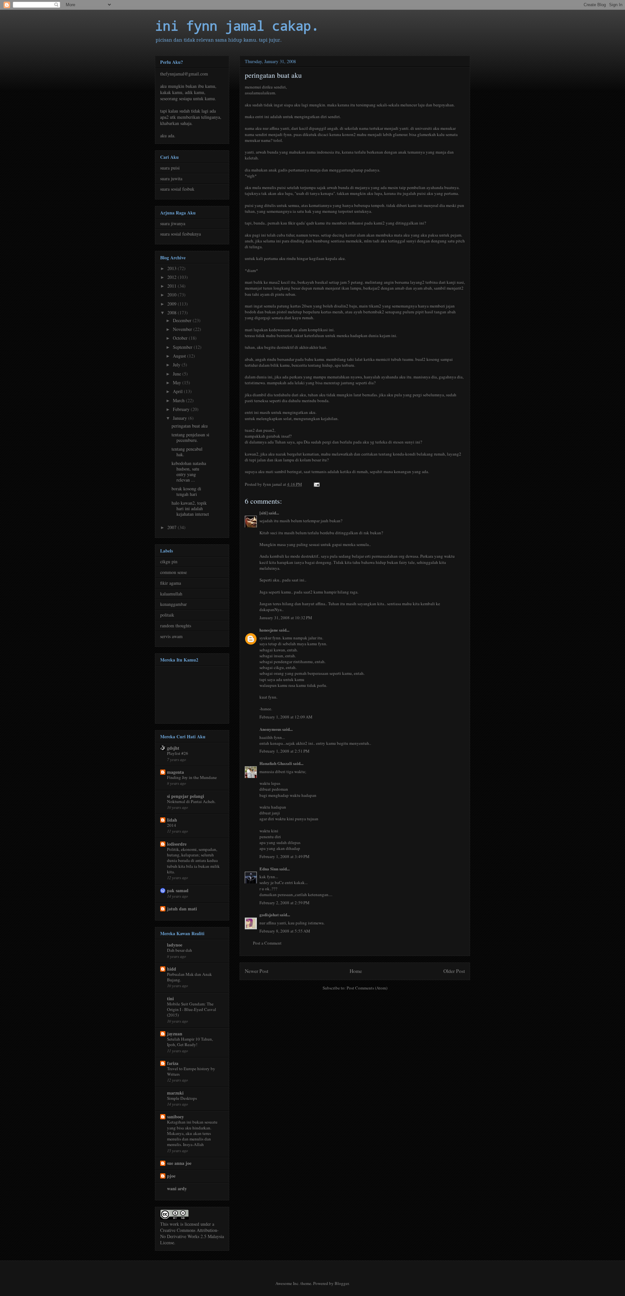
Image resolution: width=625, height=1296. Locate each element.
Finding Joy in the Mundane (192, 777)
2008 (172, 312)
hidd (171, 968)
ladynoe (174, 944)
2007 (172, 527)
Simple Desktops (182, 1098)
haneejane (268, 630)
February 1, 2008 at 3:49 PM (284, 856)
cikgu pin (168, 561)
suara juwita (171, 178)
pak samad (177, 890)
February (182, 409)
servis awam (171, 636)
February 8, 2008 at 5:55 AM (284, 931)
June (177, 374)
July (177, 365)
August (180, 356)
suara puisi (170, 168)
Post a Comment (267, 943)
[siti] (263, 513)
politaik (167, 615)
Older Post (454, 971)
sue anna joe (179, 1163)
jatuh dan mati (182, 908)
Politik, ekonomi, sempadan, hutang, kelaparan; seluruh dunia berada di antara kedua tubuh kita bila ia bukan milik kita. (193, 860)
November (183, 329)
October (181, 338)
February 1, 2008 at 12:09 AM (285, 717)
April (178, 391)
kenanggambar (173, 604)
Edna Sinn (268, 869)
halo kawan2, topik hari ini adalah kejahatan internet (190, 508)
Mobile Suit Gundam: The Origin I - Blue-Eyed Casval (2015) (191, 1009)
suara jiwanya (172, 223)
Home (356, 971)
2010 (172, 295)
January (180, 418)
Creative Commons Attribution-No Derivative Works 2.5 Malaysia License (192, 1236)
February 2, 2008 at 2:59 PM (284, 903)
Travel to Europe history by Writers (191, 1071)
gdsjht (173, 747)
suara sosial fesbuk (177, 189)
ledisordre (177, 843)
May (177, 382)
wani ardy (177, 1188)
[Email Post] (316, 484)
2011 (172, 286)
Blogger (342, 1283)
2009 (172, 304)
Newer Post (256, 971)
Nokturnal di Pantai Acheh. (191, 801)
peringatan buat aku (190, 426)
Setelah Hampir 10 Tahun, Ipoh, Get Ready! (190, 1041)
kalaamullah (171, 594)
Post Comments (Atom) (367, 988)
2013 (172, 268)
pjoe (171, 1175)
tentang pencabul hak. (187, 451)
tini (170, 998)
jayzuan (174, 1033)
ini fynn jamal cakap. (237, 25)
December (183, 320)
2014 (171, 825)
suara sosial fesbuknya (180, 234)
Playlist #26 (177, 753)
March (179, 400)
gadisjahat (269, 914)
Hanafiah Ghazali (275, 763)
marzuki (175, 1092)
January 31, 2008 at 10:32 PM (285, 618)
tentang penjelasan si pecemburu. (190, 437)
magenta (175, 772)
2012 (172, 277)
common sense (173, 572)
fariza (172, 1063)
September (183, 347)
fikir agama (170, 583)
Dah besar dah (179, 950)
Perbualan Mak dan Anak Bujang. (189, 977)
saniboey (175, 1116)
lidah (172, 819)
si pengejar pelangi (185, 796)
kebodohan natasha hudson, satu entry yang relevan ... (189, 471)
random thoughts (175, 625)
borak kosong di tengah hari (186, 491)
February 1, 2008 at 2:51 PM (284, 751)
